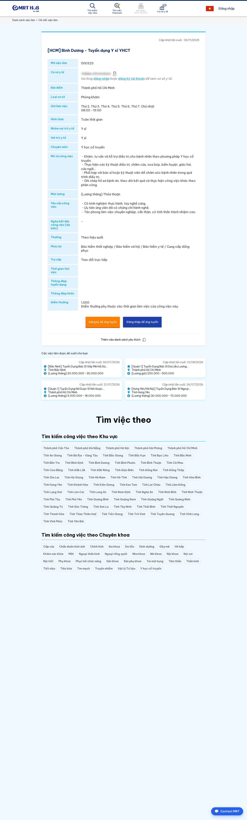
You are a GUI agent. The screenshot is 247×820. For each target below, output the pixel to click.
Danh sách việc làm (23, 20)
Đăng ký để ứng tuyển (103, 322)
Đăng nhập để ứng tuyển (142, 322)
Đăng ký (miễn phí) (91, 810)
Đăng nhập (226, 8)
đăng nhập (101, 79)
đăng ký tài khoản (131, 79)
